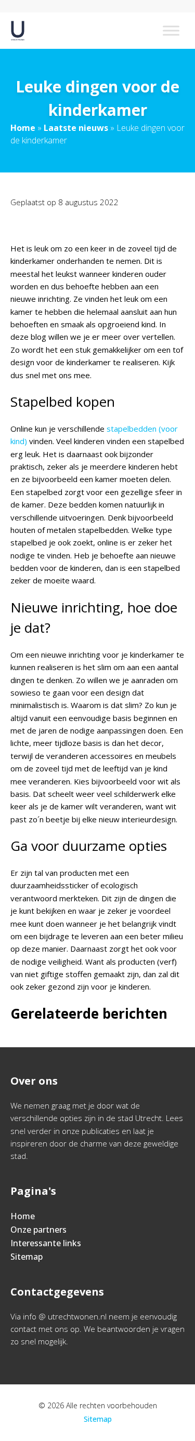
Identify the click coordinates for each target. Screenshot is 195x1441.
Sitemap (26, 1256)
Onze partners (38, 1229)
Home (22, 128)
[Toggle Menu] (171, 30)
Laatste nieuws (76, 128)
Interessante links (45, 1243)
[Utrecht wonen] (17, 30)
